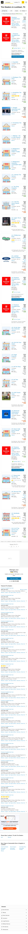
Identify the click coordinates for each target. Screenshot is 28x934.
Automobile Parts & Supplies (21, 632)
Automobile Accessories (12, 849)
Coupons (17, 23)
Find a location (24, 589)
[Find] (23, 2)
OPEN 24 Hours (19, 13)
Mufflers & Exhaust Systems (21, 658)
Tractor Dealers (20, 395)
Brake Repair (19, 451)
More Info (18, 25)
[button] (26, 2)
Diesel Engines (13, 846)
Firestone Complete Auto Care (15, 19)
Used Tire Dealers (4, 846)
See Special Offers (15, 24)
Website (13, 23)
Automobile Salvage (21, 849)
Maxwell (9, 837)
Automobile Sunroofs (3, 849)
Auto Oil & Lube (20, 138)
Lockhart (8, 541)
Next (18, 546)
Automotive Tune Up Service (21, 677)
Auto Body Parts (22, 846)
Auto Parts (14, 541)
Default (23, 10)
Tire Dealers (13, 21)
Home (2, 541)
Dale (2, 837)
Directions (14, 25)
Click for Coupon (17, 292)
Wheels (18, 493)
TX (5, 541)
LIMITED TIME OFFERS (19, 48)
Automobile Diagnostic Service (21, 729)
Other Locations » (24, 22)
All (11, 10)
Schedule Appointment (18, 56)
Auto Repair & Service (21, 21)
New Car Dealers (20, 259)
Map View (5, 10)
